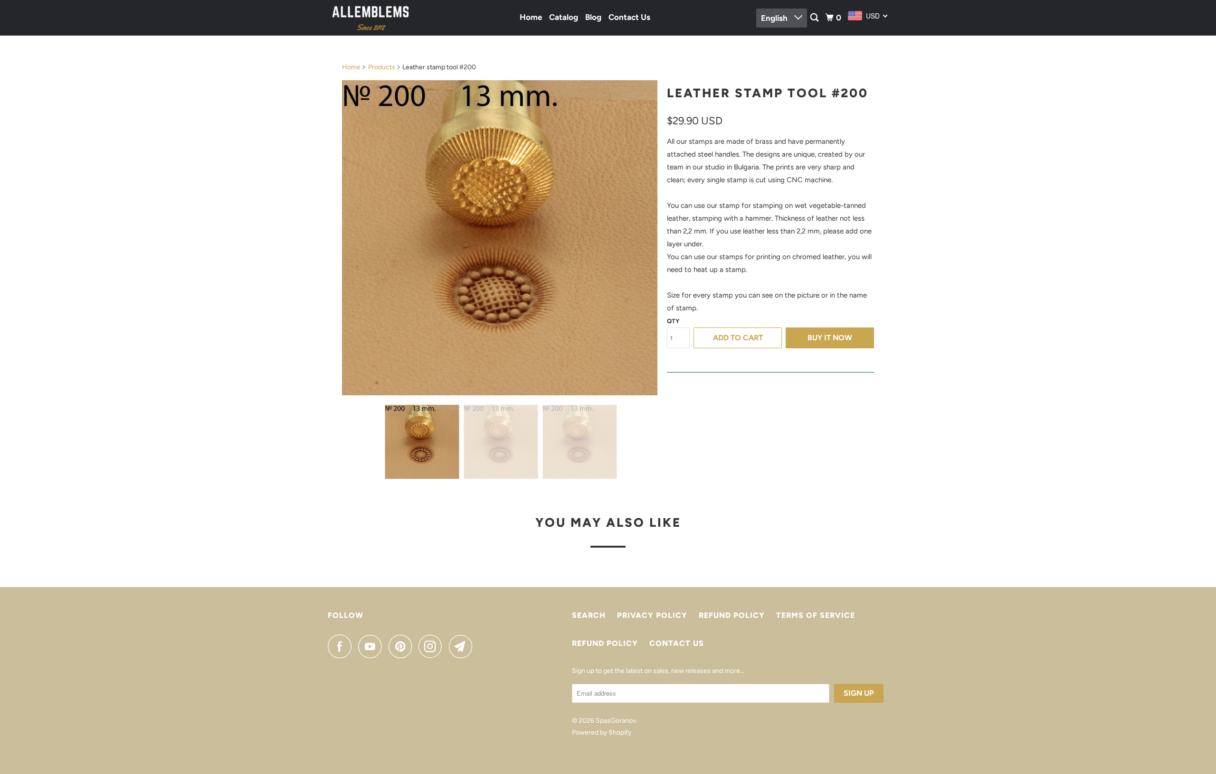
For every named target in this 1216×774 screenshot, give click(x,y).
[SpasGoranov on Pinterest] (403, 646)
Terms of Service (815, 615)
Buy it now (830, 337)
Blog (593, 17)
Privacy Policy (652, 615)
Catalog (563, 17)
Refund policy (732, 615)
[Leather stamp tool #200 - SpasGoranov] (499, 237)
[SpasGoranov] (370, 18)
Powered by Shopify (601, 732)
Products (381, 67)
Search (589, 615)
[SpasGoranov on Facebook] (342, 646)
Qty (673, 321)
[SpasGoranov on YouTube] (372, 646)
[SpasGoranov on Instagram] (432, 646)
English (775, 18)
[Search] (815, 18)
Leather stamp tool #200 (767, 93)
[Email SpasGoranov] (463, 646)
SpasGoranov (616, 721)
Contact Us (629, 17)
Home (531, 17)
